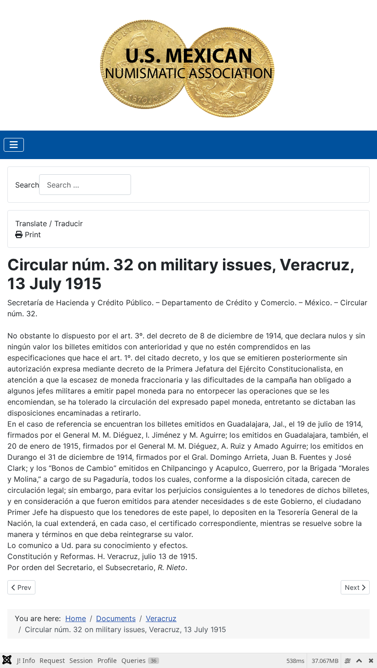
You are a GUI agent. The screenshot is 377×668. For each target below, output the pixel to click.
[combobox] (85, 184)
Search (27, 184)
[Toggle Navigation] (14, 145)
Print (32, 234)
